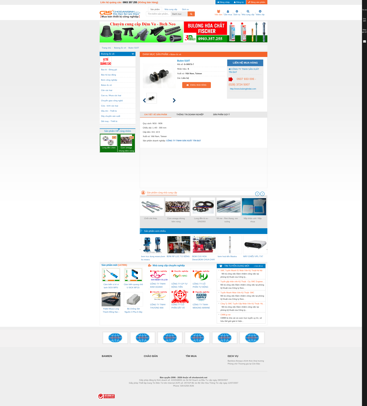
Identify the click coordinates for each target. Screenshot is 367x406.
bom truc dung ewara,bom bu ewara (153, 258)
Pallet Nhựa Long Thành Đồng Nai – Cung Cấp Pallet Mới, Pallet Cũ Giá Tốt (111, 310)
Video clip (260, 14)
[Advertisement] (203, 168)
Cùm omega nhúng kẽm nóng (126, 149)
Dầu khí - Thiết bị (109, 111)
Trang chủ (106, 48)
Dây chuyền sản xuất (110, 116)
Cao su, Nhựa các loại (111, 95)
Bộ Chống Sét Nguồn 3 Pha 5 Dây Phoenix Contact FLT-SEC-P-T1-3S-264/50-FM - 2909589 (133, 310)
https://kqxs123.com (198, 390)
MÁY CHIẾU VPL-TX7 (253, 256)
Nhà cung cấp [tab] (171, 9)
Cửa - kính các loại (109, 106)
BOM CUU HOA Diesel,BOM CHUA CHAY (203, 258)
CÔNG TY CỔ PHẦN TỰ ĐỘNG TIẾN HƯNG (200, 286)
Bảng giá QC (364, 31)
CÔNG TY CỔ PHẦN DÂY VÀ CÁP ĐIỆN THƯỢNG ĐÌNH (178, 306)
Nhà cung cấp (248, 14)
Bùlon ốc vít (106, 85)
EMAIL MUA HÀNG (197, 85)
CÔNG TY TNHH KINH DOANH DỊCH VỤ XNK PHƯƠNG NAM (157, 286)
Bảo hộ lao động (108, 75)
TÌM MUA (191, 356)
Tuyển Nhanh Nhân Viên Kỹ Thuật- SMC (237, 293)
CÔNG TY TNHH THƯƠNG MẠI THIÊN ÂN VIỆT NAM (157, 306)
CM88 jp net (225, 315)
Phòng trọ (164, 390)
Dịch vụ (237, 14)
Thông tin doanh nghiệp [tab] (190, 114)
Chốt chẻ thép (150, 218)
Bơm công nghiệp (109, 80)
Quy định (364, 20)
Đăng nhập (225, 2)
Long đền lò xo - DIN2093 (201, 220)
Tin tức (364, 10)
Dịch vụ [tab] (185, 9)
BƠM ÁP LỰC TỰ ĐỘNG (178, 256)
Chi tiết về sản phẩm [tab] (155, 114)
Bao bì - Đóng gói (109, 69)
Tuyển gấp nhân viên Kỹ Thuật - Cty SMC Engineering (242, 281)
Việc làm (218, 14)
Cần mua (228, 14)
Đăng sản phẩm (258, 2)
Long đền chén (109, 147)
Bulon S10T (133, 48)
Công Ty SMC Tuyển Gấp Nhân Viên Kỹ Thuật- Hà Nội (242, 304)
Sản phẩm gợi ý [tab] (221, 114)
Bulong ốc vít (120, 48)
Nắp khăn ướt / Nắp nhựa (253, 220)
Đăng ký (240, 2)
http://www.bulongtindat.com (242, 89)
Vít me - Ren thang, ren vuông (227, 220)
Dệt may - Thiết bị (109, 121)
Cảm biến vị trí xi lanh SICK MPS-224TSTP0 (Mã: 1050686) (111, 286)
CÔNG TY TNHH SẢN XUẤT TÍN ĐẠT (244, 70)
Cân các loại (106, 90)
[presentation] (257, 194)
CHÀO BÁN (151, 356)
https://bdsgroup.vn (180, 390)
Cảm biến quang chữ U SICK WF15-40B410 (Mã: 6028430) (133, 286)
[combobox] (187, 14)
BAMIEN (107, 356)
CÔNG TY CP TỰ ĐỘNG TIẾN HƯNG (179, 286)
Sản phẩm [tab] (155, 9)
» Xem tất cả (258, 266)
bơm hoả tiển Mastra (227, 256)
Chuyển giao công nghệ (112, 100)
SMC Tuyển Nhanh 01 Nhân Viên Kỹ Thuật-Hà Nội (241, 270)
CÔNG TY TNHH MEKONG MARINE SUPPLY (201, 306)
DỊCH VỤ (233, 356)
